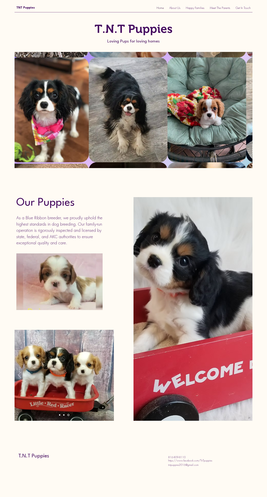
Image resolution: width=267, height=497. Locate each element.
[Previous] (19, 375)
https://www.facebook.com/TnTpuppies (190, 460)
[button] (98, 306)
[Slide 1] (60, 415)
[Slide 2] (64, 415)
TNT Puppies (25, 7)
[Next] (108, 375)
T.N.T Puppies (33, 456)
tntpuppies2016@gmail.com (183, 465)
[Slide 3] (68, 415)
